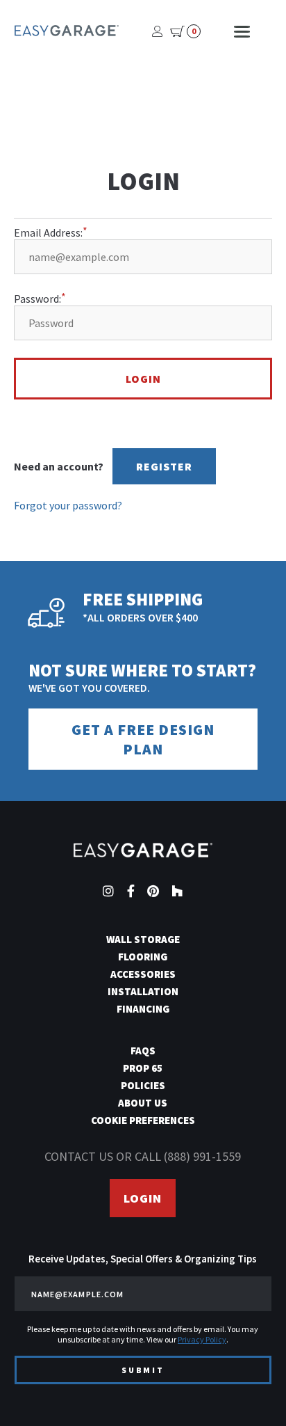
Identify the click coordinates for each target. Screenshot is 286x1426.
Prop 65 (142, 1068)
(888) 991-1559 (202, 1156)
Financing (143, 1008)
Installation (143, 991)
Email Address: (48, 232)
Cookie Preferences (143, 1120)
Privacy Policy (202, 1339)
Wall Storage (143, 939)
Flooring (142, 956)
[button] (250, 1390)
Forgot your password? (68, 505)
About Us (142, 1102)
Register (164, 466)
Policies (143, 1085)
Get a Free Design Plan (143, 739)
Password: (37, 299)
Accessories (143, 974)
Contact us (78, 1156)
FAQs (143, 1050)
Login (143, 1198)
